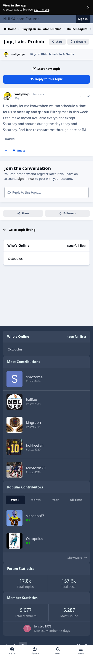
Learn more (8, 7)
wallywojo (18, 54)
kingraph (33, 422)
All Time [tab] (76, 500)
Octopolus (15, 259)
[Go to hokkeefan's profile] (14, 447)
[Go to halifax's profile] (14, 402)
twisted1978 (42, 626)
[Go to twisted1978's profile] (27, 628)
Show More (75, 558)
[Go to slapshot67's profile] (14, 518)
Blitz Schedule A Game (57, 54)
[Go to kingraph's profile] (14, 425)
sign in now (26, 179)
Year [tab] (55, 500)
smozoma (34, 376)
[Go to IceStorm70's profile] (14, 470)
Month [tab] (36, 500)
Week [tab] (15, 500)
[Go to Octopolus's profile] (14, 541)
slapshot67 (35, 515)
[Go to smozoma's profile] (14, 379)
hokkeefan (34, 445)
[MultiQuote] (6, 150)
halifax (31, 399)
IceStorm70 (36, 467)
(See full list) (76, 246)
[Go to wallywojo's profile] (6, 54)
